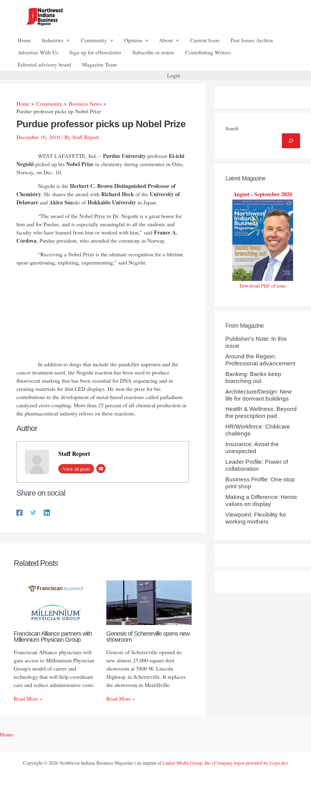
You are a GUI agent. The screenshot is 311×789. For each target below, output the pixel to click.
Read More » (28, 698)
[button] (66, 40)
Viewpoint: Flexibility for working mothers (255, 518)
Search (231, 128)
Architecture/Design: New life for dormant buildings (258, 395)
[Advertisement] (102, 314)
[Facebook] (19, 512)
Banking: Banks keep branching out (253, 377)
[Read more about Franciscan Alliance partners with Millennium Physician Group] (56, 602)
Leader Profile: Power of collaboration (256, 465)
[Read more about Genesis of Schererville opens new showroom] (148, 602)
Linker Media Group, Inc (186, 763)
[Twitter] (33, 512)
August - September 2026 (262, 194)
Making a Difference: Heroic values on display (261, 500)
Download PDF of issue (263, 285)
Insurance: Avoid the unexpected (252, 447)
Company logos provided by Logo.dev (251, 763)
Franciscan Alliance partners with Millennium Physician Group (53, 636)
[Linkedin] (47, 512)
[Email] (100, 468)
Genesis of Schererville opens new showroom (148, 636)
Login (173, 75)
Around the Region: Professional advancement (260, 360)
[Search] (291, 140)
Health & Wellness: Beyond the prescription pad (261, 412)
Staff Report (74, 453)
